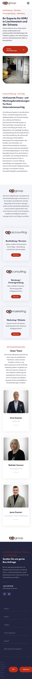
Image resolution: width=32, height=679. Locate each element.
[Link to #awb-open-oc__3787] (28, 3)
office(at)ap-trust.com (10, 588)
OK (13, 669)
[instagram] (4, 594)
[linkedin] (16, 427)
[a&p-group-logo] (9, 2)
